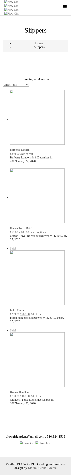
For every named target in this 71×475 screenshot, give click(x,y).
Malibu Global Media (42, 468)
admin (33, 157)
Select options (38, 232)
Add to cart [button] (26, 153)
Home (39, 43)
